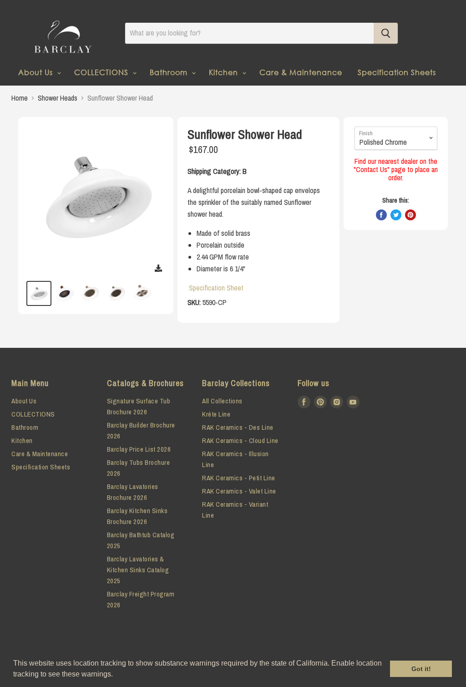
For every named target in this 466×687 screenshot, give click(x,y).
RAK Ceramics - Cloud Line (240, 440)
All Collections (222, 401)
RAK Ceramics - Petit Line (238, 478)
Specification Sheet (216, 288)
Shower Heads (57, 98)
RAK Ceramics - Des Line (238, 427)
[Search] (386, 33)
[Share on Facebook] (381, 214)
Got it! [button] (421, 668)
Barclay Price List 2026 (139, 449)
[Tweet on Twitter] (395, 214)
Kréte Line (216, 414)
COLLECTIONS (102, 72)
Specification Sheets (397, 72)
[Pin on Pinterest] (410, 214)
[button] (116, 675)
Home (19, 98)
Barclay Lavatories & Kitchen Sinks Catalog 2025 (138, 569)
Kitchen (224, 72)
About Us (36, 72)
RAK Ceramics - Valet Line (239, 491)
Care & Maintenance (300, 72)
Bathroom (170, 72)
